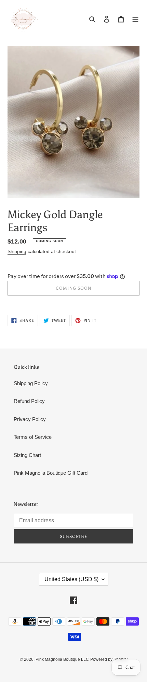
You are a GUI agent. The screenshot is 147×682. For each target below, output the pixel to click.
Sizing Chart (27, 455)
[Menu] (135, 19)
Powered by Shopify (109, 659)
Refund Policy (29, 401)
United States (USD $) (71, 579)
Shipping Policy (31, 383)
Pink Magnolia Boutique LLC (62, 659)
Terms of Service (33, 437)
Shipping (17, 251)
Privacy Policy (30, 419)
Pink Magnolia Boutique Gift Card (51, 473)
